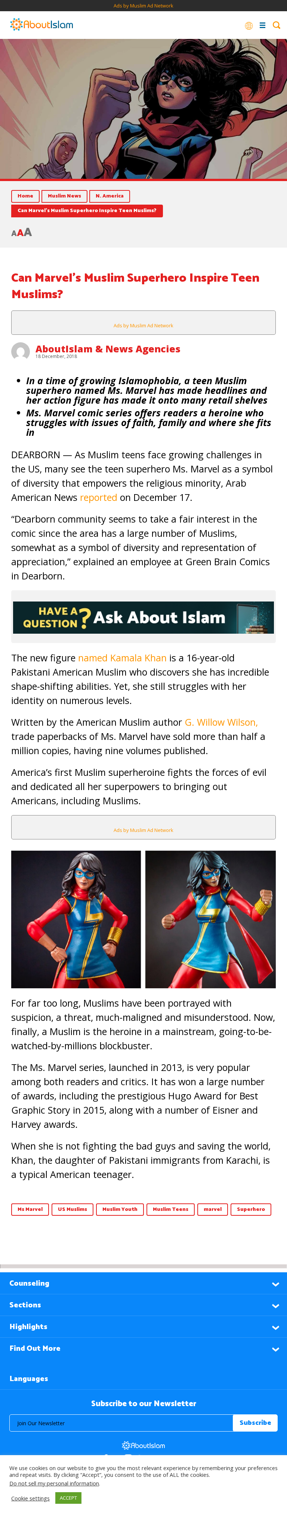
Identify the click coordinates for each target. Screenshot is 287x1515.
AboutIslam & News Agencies (108, 348)
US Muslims (72, 1209)
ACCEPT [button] (68, 1497)
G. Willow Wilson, (221, 722)
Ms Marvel (30, 1209)
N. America (110, 196)
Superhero (251, 1209)
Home (25, 196)
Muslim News (64, 196)
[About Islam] (41, 25)
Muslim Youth (120, 1209)
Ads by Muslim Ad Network (143, 5)
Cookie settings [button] (30, 1498)
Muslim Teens (170, 1209)
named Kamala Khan (122, 657)
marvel (213, 1209)
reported (98, 497)
